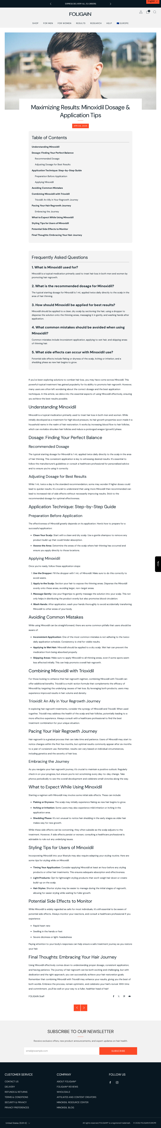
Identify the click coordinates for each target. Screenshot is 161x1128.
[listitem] (80, 4)
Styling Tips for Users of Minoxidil (50, 223)
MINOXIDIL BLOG (65, 1107)
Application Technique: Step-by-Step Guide (57, 170)
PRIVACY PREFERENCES (17, 1107)
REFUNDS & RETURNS (16, 1092)
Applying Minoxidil (44, 182)
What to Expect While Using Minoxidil (53, 217)
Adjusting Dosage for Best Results (52, 164)
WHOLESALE (63, 1092)
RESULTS (81, 23)
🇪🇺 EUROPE (123, 23)
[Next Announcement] (110, 4)
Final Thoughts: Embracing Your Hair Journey (57, 235)
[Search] (154, 12)
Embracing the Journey (47, 211)
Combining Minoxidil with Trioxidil (51, 193)
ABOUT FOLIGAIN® (66, 1081)
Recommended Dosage (47, 158)
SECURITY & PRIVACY (16, 1102)
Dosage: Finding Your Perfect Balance (53, 152)
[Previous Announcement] (51, 4)
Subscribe (118, 1051)
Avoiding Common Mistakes (47, 188)
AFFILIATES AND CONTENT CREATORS (76, 1097)
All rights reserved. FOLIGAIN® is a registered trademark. (106, 1123)
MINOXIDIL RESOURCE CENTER (73, 1102)
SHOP (35, 23)
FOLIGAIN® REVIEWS (67, 1086)
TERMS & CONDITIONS (16, 1097)
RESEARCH (96, 23)
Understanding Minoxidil (45, 146)
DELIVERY (10, 1086)
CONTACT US (11, 1081)
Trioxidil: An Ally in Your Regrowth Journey (56, 199)
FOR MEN (48, 23)
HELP (109, 23)
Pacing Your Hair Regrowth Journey (51, 205)
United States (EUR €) (16, 1123)
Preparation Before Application (51, 176)
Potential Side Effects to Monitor (50, 229)
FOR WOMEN (64, 23)
